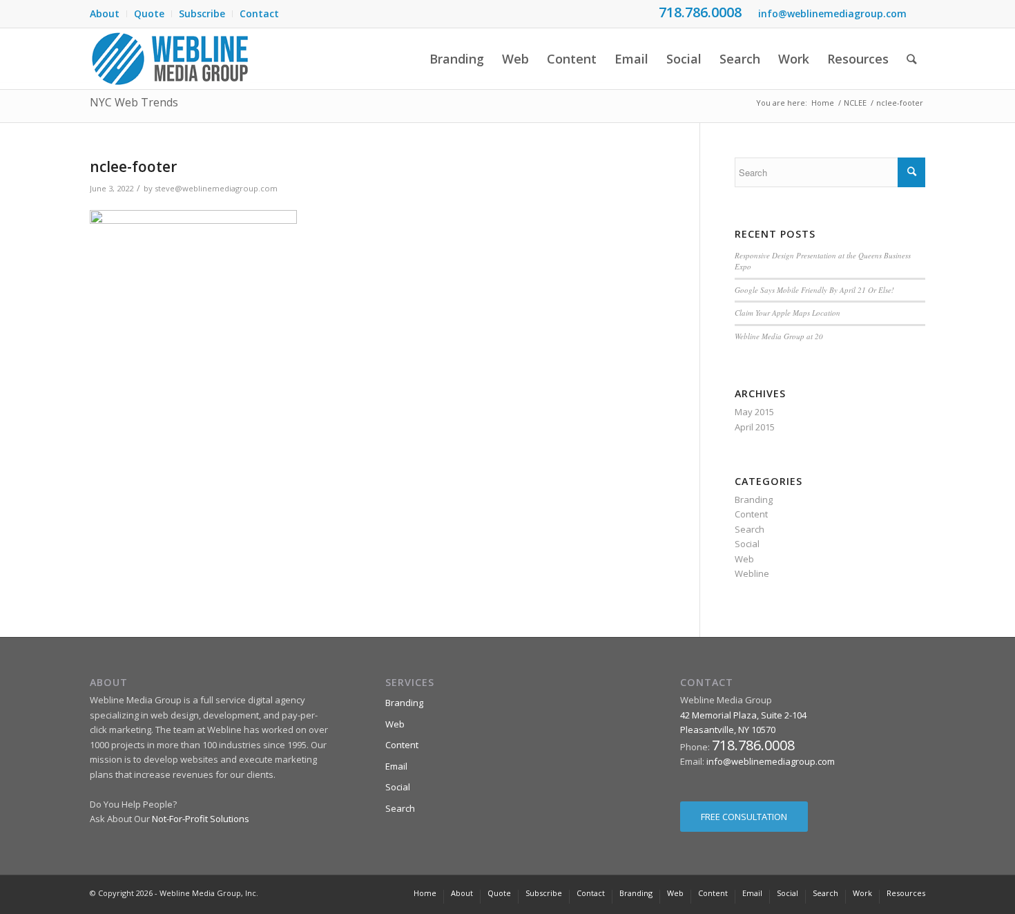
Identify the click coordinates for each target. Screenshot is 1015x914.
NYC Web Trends (134, 102)
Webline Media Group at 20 (779, 336)
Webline (752, 573)
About (104, 13)
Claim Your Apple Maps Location (787, 312)
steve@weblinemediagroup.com (216, 188)
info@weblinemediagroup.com (832, 13)
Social (747, 543)
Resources (906, 893)
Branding (754, 499)
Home (822, 102)
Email (396, 766)
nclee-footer (133, 166)
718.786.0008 (700, 12)
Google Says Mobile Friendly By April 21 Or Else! (814, 290)
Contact (259, 13)
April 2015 (755, 427)
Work (862, 893)
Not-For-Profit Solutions (200, 818)
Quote (149, 13)
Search (749, 529)
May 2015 (754, 412)
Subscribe (202, 13)
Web (744, 559)
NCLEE (855, 102)
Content (751, 514)
